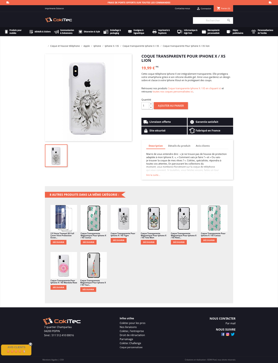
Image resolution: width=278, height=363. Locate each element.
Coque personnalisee (131, 347)
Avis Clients (16, 347)
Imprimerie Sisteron (54, 8)
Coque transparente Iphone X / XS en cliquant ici (194, 88)
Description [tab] (156, 145)
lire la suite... (153, 174)
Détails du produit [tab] (179, 145)
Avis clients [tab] (203, 145)
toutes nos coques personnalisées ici (173, 91)
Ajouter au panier (171, 105)
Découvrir (58, 242)
